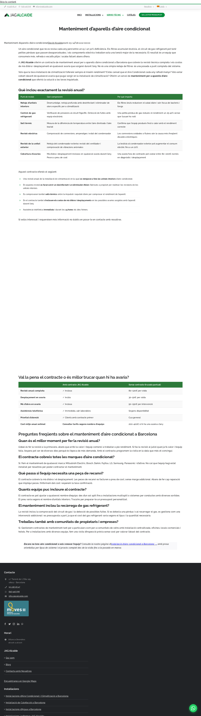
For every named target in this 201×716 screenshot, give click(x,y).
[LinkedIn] (18, 624)
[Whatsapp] (22, 624)
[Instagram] (14, 624)
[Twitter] (9, 624)
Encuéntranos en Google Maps (20, 681)
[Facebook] (5, 624)
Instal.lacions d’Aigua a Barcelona (23, 709)
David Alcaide (55, 43)
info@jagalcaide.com (44, 7)
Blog (8, 664)
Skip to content (8, 2)
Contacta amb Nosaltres (19, 671)
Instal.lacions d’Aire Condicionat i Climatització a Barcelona (37, 696)
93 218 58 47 (12, 7)
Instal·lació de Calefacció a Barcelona (25, 702)
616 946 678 (26, 7)
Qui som (10, 658)
